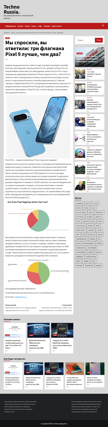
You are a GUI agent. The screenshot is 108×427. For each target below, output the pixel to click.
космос (98, 252)
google (95, 203)
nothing (89, 217)
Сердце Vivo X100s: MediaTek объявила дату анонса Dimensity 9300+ (62, 344)
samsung (91, 230)
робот (78, 261)
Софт (40, 26)
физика (98, 265)
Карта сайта (57, 26)
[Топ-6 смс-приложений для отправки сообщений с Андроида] (80, 122)
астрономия (92, 248)
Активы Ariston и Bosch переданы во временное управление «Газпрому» (87, 59)
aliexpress (79, 203)
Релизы (92, 239)
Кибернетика (10, 26)
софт (93, 261)
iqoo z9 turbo (81, 212)
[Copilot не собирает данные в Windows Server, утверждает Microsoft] (80, 153)
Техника (47, 26)
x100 (83, 234)
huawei (86, 208)
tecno (99, 230)
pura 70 (100, 221)
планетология (91, 256)
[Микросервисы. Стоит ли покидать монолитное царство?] (80, 138)
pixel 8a (85, 221)
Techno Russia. (12, 9)
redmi (97, 225)
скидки (86, 261)
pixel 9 (93, 221)
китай (90, 252)
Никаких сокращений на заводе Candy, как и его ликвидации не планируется (94, 104)
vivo (77, 234)
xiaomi (100, 234)
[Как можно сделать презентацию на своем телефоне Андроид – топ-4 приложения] (80, 169)
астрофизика (80, 252)
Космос (20, 26)
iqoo (93, 208)
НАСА (78, 243)
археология (80, 248)
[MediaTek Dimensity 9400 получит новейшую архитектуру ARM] (38, 330)
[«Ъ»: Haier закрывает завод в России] (80, 74)
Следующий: (55, 307)
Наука (27, 26)
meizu (91, 212)
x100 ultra (91, 234)
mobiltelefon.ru (20, 297)
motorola (80, 217)
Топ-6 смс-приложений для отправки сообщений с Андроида (93, 121)
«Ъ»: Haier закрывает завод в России (94, 74)
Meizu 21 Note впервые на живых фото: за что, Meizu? (95, 380)
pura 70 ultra (80, 225)
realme (90, 225)
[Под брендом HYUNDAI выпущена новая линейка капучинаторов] (80, 88)
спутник (79, 265)
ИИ (99, 239)
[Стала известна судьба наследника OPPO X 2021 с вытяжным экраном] (74, 368)
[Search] (103, 25)
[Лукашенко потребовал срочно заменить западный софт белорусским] (80, 185)
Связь (33, 26)
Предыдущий (20, 307)
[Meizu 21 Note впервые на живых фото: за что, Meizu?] (95, 368)
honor (78, 208)
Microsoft (99, 212)
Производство (81, 239)
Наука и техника (88, 243)
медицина (79, 256)
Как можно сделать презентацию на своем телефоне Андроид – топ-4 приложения (94, 169)
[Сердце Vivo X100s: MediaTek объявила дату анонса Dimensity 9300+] (62, 330)
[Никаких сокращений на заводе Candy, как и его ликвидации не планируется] (80, 104)
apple (88, 203)
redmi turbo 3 (80, 230)
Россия (99, 243)
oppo (78, 221)
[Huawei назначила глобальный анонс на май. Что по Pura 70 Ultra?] (15, 330)
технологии (89, 265)
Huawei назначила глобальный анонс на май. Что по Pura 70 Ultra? (14, 344)
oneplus (98, 217)
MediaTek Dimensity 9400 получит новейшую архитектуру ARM (37, 344)
